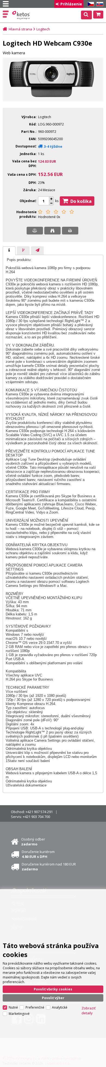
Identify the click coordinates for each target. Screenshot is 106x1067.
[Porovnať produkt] (35, 230)
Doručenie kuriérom (38, 854)
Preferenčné (35, 1007)
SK (99, 4)
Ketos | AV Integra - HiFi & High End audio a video (21, 15)
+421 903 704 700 (36, 816)
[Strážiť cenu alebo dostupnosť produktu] (52, 230)
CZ (90, 4)
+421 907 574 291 (39, 811)
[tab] (9, 250)
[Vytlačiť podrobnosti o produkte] (70, 230)
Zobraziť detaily (89, 1010)
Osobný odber (33, 841)
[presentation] (9, 251)
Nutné (13, 1007)
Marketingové (19, 1013)
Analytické (59, 1007)
